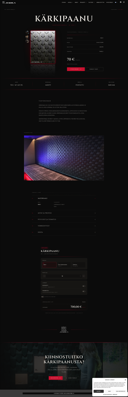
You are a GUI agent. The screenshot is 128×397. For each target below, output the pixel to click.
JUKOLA (69, 2)
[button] (125, 380)
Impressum (115, 394)
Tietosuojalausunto (107, 394)
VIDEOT (76, 2)
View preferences (120, 391)
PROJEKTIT (82, 2)
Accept (99, 391)
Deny (109, 391)
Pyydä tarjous (75, 69)
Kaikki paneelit (11, 9)
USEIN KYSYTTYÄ (100, 2)
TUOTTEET (90, 2)
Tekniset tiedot (93, 69)
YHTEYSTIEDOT (109, 2)
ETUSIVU (64, 2)
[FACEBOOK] (120, 2)
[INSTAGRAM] (124, 2)
